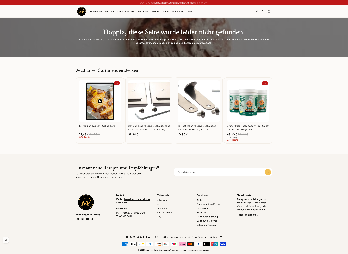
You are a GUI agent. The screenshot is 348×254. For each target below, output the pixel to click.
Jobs (159, 204)
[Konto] (263, 11)
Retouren (201, 212)
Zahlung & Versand (206, 224)
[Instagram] (82, 219)
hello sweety (163, 199)
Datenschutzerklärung (208, 204)
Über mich (162, 208)
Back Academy (165, 212)
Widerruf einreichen (207, 220)
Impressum (203, 208)
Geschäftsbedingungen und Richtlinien (195, 250)
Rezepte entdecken (247, 214)
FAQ (159, 216)
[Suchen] (257, 11)
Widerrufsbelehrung (207, 216)
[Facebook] (77, 219)
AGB (199, 199)
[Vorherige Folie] (83, 101)
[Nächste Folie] (117, 101)
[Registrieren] (268, 172)
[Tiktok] (92, 219)
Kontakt (120, 195)
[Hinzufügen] (116, 118)
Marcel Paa (148, 250)
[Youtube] (87, 219)
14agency (174, 250)
